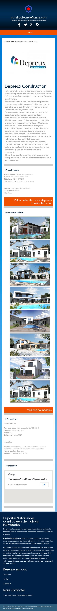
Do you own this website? (17, 485)
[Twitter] (25, 25)
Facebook (8, 574)
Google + (7, 583)
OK (44, 485)
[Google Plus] (32, 25)
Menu (30, 32)
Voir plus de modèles (39, 409)
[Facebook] (19, 25)
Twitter (6, 579)
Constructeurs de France (17, 606)
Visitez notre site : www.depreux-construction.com (33, 202)
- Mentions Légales (27, 608)
